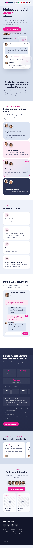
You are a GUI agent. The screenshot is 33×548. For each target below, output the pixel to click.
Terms (20, 531)
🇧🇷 (18, 3)
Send (25, 333)
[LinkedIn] (8, 525)
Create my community (12, 29)
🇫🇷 (27, 3)
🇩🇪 (29, 3)
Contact (13, 534)
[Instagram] (4, 525)
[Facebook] (12, 525)
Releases (5, 531)
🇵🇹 (21, 3)
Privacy (21, 534)
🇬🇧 (16, 3)
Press (12, 531)
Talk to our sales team (11, 424)
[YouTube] (16, 525)
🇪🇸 (24, 3)
